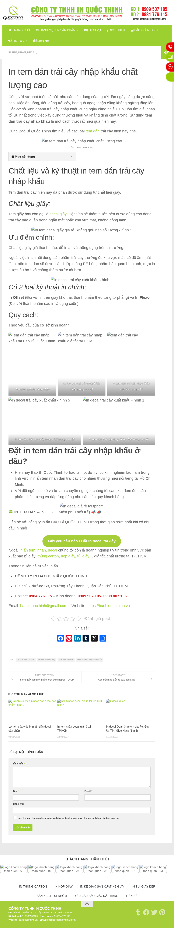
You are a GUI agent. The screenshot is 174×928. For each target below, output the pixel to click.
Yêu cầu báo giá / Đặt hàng (96, 895)
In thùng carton (33, 886)
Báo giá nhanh (145, 30)
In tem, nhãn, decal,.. (23, 52)
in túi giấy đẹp (143, 886)
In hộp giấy (64, 886)
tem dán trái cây (66, 660)
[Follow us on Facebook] (146, 912)
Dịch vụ (94, 30)
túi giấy (83, 556)
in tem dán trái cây (46, 660)
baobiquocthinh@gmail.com (43, 606)
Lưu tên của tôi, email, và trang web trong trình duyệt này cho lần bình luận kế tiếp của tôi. (68, 818)
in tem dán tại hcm (26, 660)
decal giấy (57, 214)
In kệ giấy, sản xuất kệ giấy (102, 886)
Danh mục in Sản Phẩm (57, 30)
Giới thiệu (116, 30)
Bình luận (19, 763)
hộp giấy (68, 556)
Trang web (18, 804)
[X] (94, 639)
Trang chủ (20, 30)
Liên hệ (42, 40)
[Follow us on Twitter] (154, 912)
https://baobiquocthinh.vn (108, 606)
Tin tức (18, 40)
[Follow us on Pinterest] (162, 912)
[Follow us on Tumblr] (138, 912)
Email (88, 791)
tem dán (92, 131)
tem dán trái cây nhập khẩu (89, 660)
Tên (15, 791)
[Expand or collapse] (71, 156)
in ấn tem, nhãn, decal (38, 550)
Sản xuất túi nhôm (52, 895)
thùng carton (48, 556)
